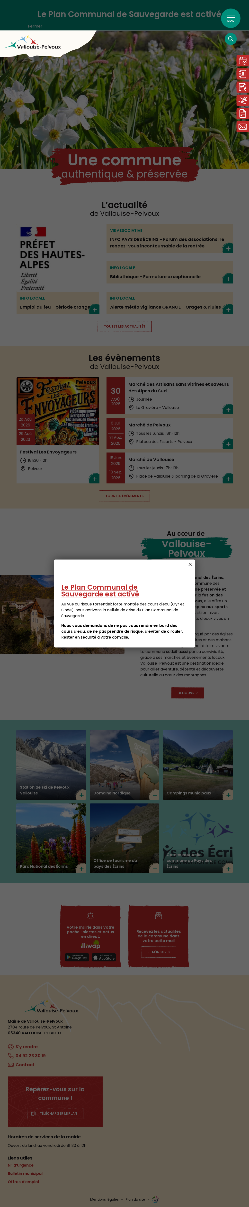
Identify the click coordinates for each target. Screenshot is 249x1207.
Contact (242, 126)
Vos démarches (242, 113)
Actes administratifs (242, 87)
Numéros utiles (242, 74)
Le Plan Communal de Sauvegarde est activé (100, 591)
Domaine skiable (242, 100)
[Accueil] (33, 42)
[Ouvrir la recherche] (231, 39)
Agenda (242, 61)
